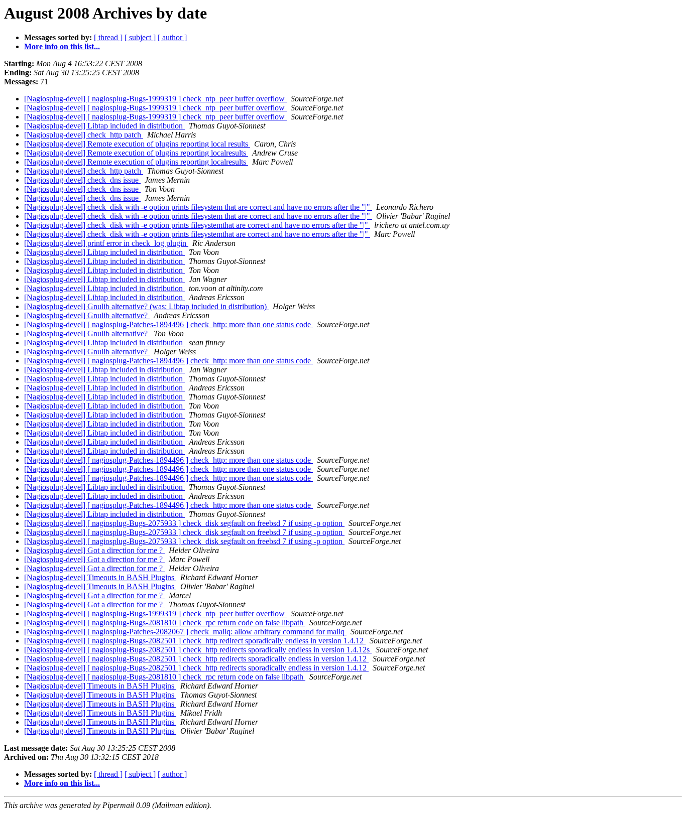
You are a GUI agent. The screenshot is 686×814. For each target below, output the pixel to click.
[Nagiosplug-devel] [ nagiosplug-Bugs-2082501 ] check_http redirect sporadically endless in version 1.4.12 (195, 640)
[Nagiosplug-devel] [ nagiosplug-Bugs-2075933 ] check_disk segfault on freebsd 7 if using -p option (184, 523)
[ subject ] (140, 37)
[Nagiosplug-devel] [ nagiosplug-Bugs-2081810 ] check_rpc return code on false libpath (164, 622)
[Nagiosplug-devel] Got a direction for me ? (94, 550)
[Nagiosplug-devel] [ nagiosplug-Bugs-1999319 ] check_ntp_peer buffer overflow (155, 98)
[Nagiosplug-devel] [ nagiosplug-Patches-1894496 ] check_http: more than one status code (168, 324)
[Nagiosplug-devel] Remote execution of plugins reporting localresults (136, 153)
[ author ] (172, 37)
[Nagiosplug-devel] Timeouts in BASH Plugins (100, 577)
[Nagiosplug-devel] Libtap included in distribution (104, 125)
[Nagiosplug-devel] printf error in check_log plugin (106, 243)
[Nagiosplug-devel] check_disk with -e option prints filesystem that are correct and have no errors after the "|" (198, 207)
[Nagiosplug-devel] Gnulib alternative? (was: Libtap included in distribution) (146, 306)
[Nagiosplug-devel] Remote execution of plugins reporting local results (137, 144)
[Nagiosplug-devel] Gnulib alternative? (87, 315)
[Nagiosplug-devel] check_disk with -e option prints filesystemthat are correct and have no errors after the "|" (197, 225)
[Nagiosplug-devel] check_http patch (83, 134)
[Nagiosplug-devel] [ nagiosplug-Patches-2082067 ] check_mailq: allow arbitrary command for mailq (185, 631)
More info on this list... (62, 46)
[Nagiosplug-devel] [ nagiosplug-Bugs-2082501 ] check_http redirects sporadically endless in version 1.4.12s (198, 649)
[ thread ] (108, 37)
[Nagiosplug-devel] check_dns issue (82, 180)
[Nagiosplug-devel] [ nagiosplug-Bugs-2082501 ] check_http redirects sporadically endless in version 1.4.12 (196, 658)
